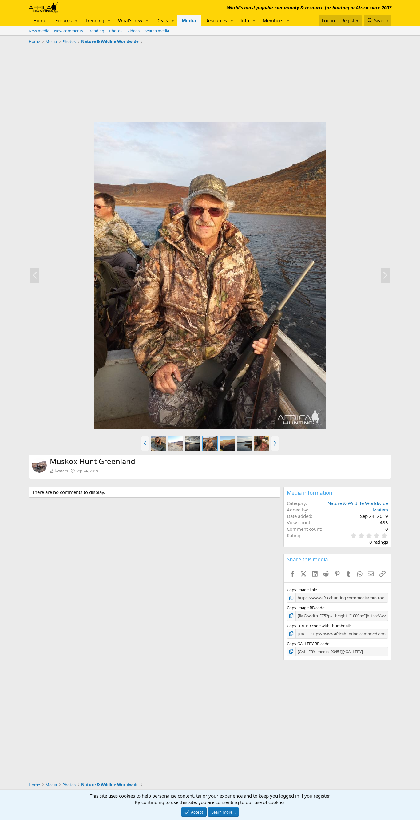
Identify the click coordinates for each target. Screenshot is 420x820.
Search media (157, 31)
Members (273, 20)
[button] (76, 20)
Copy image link (301, 590)
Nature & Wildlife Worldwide (357, 503)
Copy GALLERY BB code (308, 643)
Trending (94, 20)
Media (189, 20)
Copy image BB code (305, 607)
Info (244, 20)
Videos (133, 31)
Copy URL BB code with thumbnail (318, 626)
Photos (115, 31)
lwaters (61, 471)
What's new (130, 20)
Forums (63, 20)
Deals (162, 20)
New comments (68, 31)
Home (39, 20)
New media (39, 31)
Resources (216, 20)
